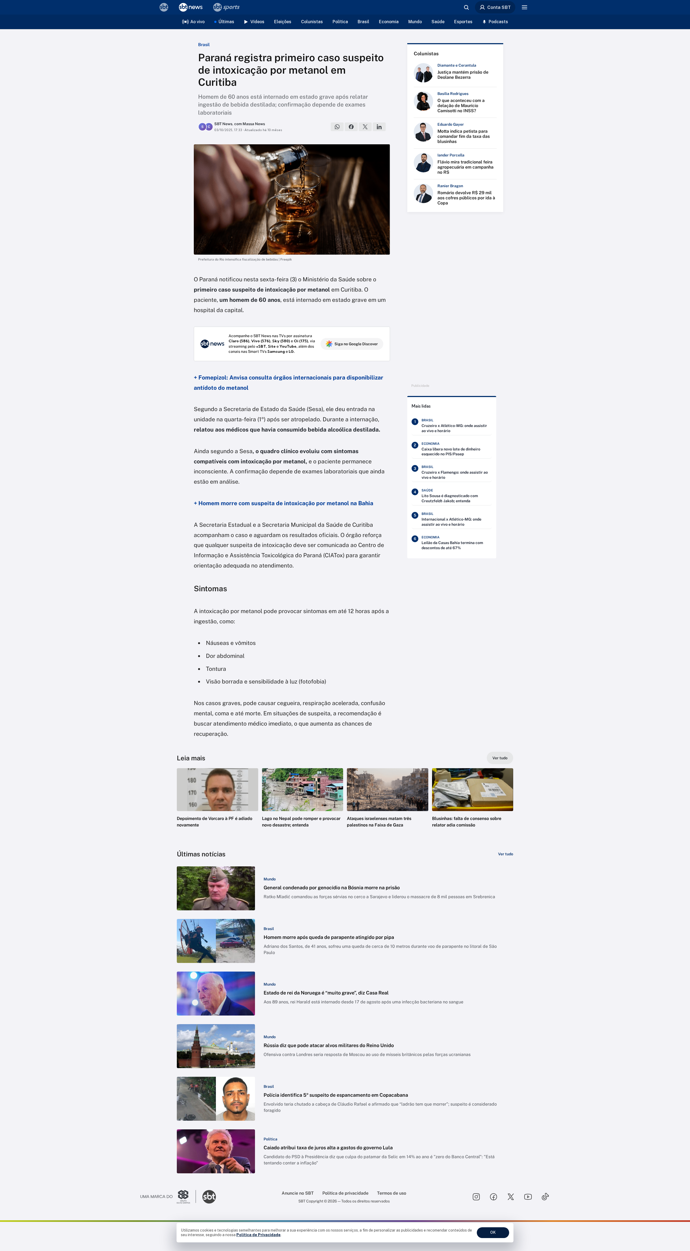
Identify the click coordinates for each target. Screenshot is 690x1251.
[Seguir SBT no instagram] (476, 1196)
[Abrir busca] (466, 7)
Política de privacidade (345, 1193)
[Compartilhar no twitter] (365, 126)
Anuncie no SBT (298, 1193)
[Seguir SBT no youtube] (528, 1196)
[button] (217, 806)
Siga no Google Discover (356, 344)
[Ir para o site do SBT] (209, 1197)
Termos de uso (391, 1193)
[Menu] (524, 7)
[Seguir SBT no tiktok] (545, 1196)
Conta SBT (499, 7)
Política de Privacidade (258, 1235)
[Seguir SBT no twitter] (510, 1196)
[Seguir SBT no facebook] (493, 1196)
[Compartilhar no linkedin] (379, 126)
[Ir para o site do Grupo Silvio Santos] (168, 1197)
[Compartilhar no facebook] (351, 126)
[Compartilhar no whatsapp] (337, 126)
